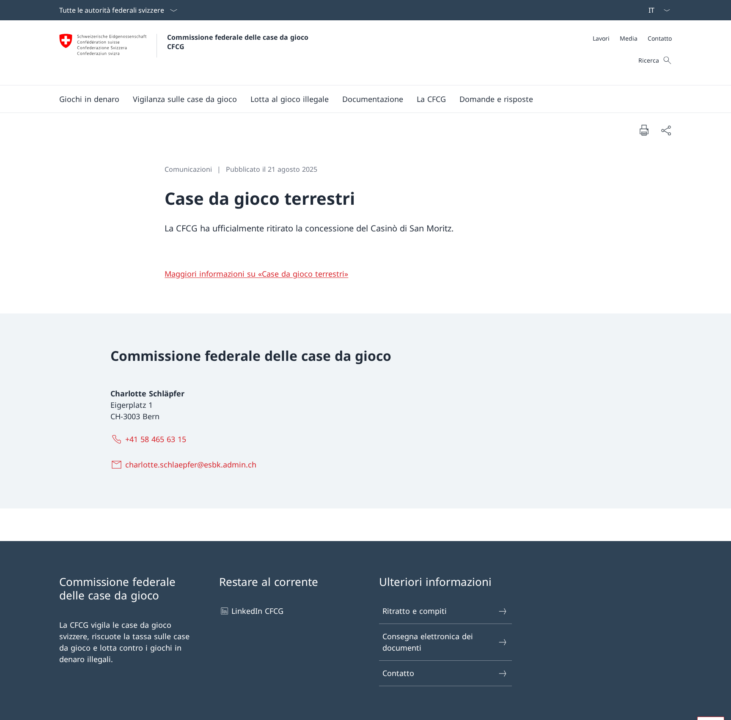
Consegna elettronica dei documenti (427, 642)
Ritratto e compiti (414, 611)
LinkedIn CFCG (257, 611)
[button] (89, 99)
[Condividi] (666, 130)
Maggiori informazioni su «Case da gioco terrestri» (256, 274)
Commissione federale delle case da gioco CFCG (239, 42)
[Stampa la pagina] (644, 130)
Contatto (398, 673)
